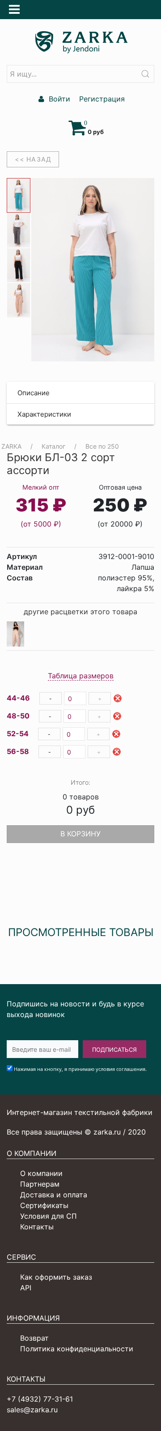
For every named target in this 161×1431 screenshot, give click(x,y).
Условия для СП (48, 1216)
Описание (33, 393)
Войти (58, 98)
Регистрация (101, 98)
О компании (41, 1173)
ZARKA (11, 446)
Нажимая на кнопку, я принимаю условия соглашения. (80, 1069)
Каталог (53, 446)
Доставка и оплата (53, 1194)
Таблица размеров (81, 675)
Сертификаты (44, 1205)
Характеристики (44, 414)
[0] (78, 131)
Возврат (34, 1338)
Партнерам (39, 1184)
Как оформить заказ (56, 1277)
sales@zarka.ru (32, 1409)
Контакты (37, 1226)
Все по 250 (102, 446)
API (25, 1287)
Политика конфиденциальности (76, 1348)
